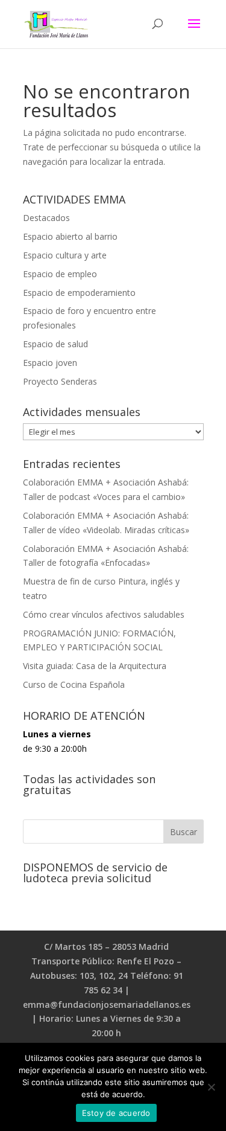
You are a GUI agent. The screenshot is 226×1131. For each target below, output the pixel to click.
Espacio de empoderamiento (79, 292)
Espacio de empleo (60, 274)
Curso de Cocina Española (74, 684)
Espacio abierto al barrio (70, 236)
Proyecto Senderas (60, 381)
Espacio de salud (55, 344)
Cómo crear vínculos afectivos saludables (103, 614)
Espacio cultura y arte (65, 255)
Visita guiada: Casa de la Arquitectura (94, 665)
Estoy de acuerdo (116, 1113)
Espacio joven (50, 362)
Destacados (46, 217)
